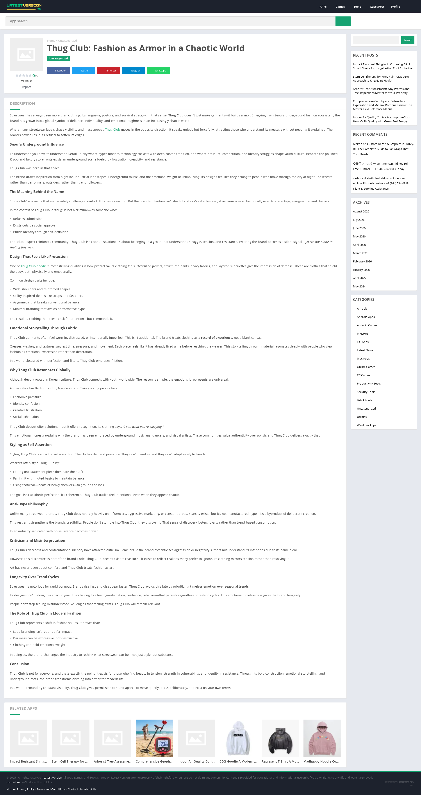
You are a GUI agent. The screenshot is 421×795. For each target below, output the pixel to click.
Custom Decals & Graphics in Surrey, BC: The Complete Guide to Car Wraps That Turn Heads (383, 149)
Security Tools (366, 392)
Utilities (362, 417)
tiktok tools (364, 400)
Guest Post (377, 7)
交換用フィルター (364, 164)
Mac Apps (363, 358)
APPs (323, 7)
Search (407, 40)
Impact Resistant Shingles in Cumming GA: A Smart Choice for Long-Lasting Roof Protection (383, 66)
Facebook (60, 70)
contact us (13, 782)
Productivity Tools (369, 383)
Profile (395, 7)
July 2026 (358, 220)
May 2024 (359, 286)
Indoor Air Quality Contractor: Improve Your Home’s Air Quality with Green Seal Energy (381, 119)
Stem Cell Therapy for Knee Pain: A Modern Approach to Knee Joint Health (381, 78)
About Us (90, 789)
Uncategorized (67, 41)
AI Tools (362, 308)
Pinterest (111, 70)
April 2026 (359, 245)
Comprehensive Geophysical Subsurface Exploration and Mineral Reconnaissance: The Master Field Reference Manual (382, 105)
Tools (357, 7)
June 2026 (359, 228)
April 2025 (359, 278)
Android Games (367, 325)
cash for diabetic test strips (370, 178)
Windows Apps (366, 425)
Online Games (366, 367)
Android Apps (366, 317)
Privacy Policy (26, 789)
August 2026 (361, 211)
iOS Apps (363, 342)
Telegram (136, 70)
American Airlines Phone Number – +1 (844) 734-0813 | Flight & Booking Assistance (382, 183)
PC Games (363, 375)
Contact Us (75, 789)
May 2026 (359, 236)
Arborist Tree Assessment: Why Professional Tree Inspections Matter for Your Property (381, 91)
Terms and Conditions (51, 789)
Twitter (85, 70)
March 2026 (360, 253)
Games (340, 7)
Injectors (362, 333)
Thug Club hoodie (34, 266)
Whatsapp (160, 70)
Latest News (365, 350)
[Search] (343, 21)
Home (51, 41)
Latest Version (52, 777)
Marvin (357, 144)
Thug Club (113, 129)
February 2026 (362, 261)
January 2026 (361, 270)
